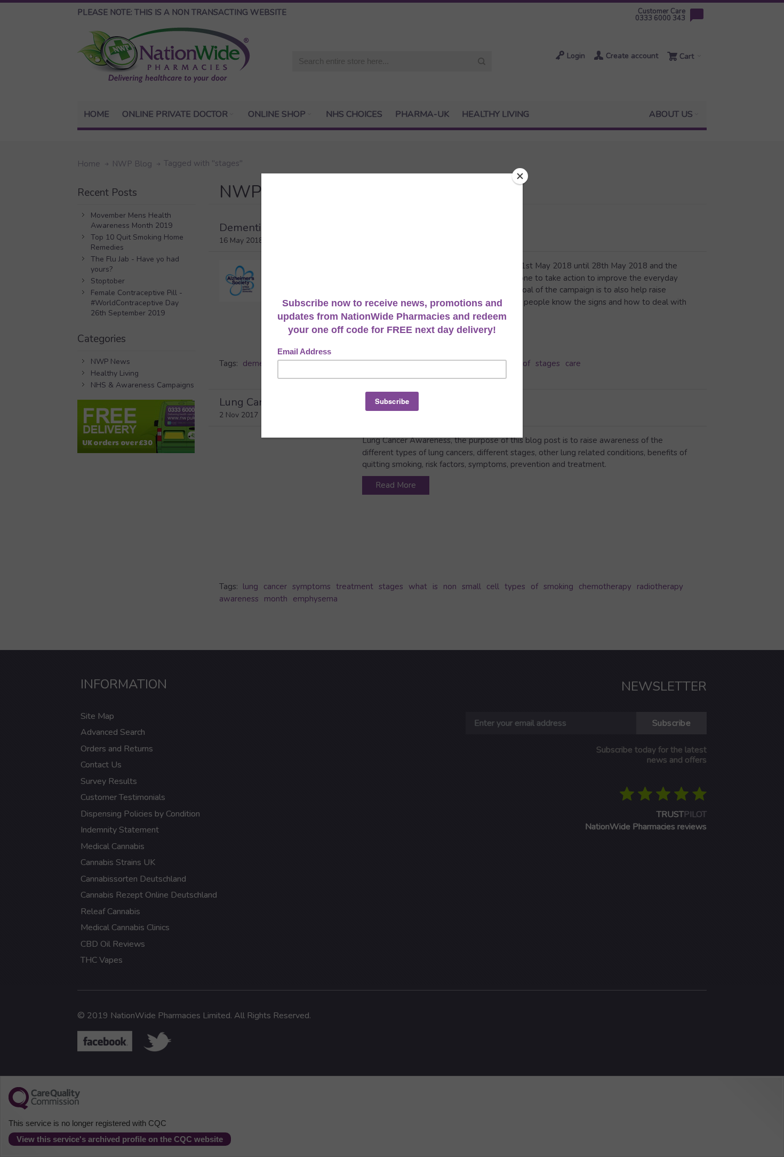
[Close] (520, 176)
